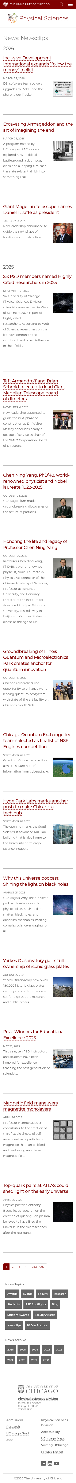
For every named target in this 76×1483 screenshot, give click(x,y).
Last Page (38, 1266)
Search (61, 4)
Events (27, 1293)
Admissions (14, 1420)
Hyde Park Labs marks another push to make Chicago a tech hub (35, 806)
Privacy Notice (52, 1452)
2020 (22, 1360)
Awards (12, 1293)
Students (13, 1304)
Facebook (43, 1464)
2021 (10, 1360)
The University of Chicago (30, 4)
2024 (35, 1349)
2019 (34, 1360)
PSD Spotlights (36, 1304)
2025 (23, 1349)
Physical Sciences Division (38, 18)
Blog (55, 1304)
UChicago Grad (17, 1433)
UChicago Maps (53, 1438)
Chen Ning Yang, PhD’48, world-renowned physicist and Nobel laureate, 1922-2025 (36, 481)
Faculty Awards (45, 1314)
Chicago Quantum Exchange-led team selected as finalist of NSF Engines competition (37, 740)
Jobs (9, 1440)
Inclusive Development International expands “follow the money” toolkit (37, 63)
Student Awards (18, 1314)
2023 (47, 1349)
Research (60, 1293)
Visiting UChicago (54, 1445)
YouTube (56, 1464)
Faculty (43, 1293)
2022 (59, 1349)
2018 (46, 1360)
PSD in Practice (37, 1325)
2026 (10, 1349)
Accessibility (50, 1432)
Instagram (50, 1464)
